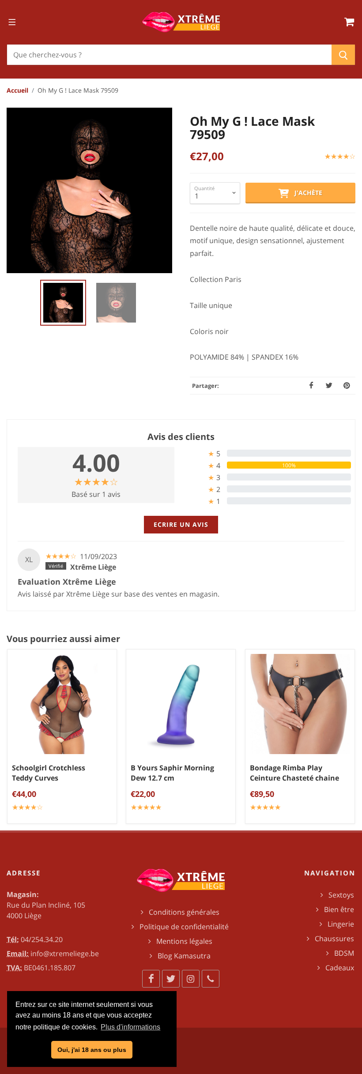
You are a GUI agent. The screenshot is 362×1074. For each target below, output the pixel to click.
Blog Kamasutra (184, 956)
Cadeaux (339, 968)
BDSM (344, 953)
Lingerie (341, 924)
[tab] (266, 453)
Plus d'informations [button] (130, 1027)
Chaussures (334, 938)
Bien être (339, 909)
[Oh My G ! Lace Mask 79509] (89, 190)
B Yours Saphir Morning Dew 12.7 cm (172, 773)
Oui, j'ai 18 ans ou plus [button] (91, 1049)
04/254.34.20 (42, 939)
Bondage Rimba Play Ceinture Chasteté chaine (294, 773)
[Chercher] (343, 55)
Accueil (17, 90)
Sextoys (341, 895)
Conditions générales (184, 912)
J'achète (305, 192)
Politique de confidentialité (184, 926)
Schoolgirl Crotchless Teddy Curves (48, 773)
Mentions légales (184, 941)
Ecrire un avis (181, 524)
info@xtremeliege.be (64, 953)
